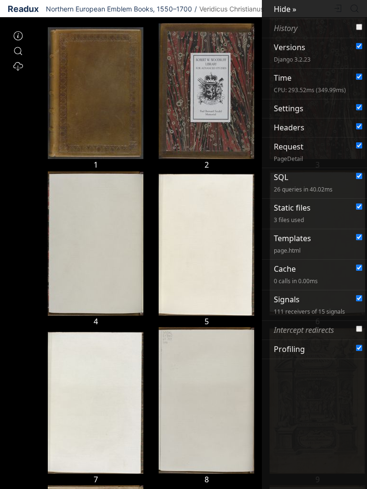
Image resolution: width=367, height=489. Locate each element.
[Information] (18, 36)
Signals (309, 305)
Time (310, 83)
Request (288, 152)
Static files (292, 213)
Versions (292, 53)
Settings (288, 108)
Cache (296, 274)
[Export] (18, 66)
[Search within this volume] (18, 51)
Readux (23, 9)
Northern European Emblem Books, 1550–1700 (119, 9)
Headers (289, 127)
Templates (292, 244)
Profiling (289, 349)
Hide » (285, 9)
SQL (303, 182)
